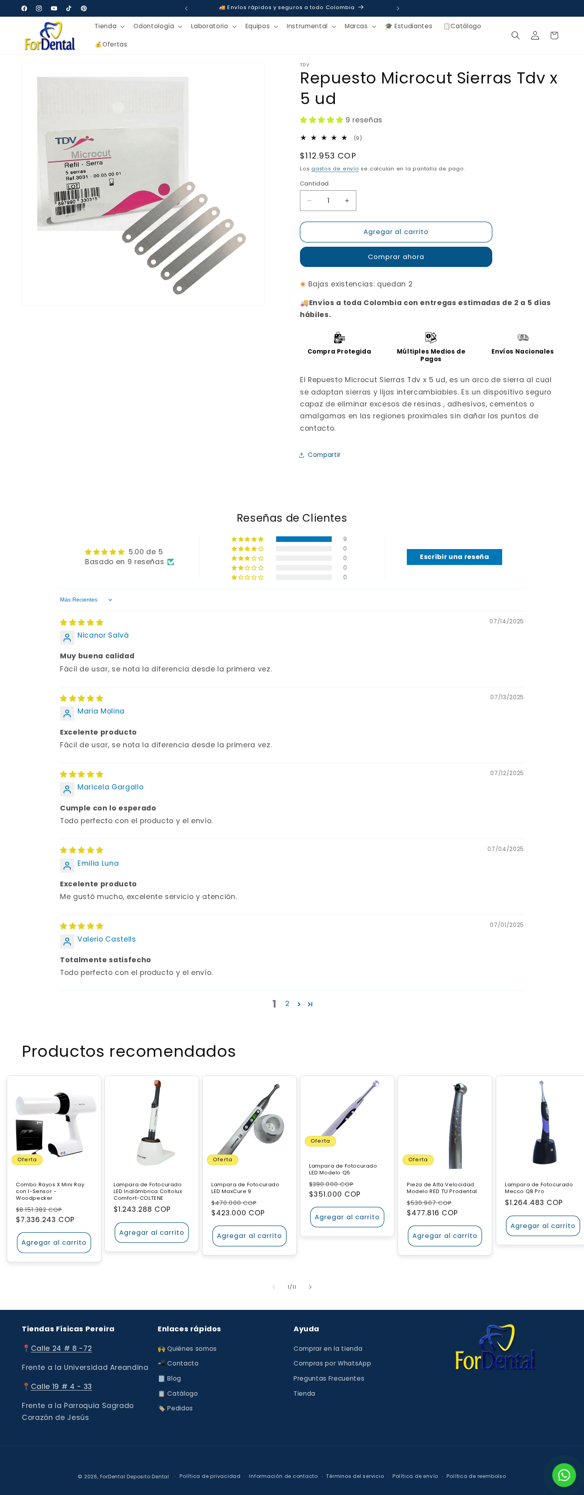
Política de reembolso (476, 1476)
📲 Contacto (178, 1363)
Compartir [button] (324, 455)
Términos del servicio (355, 1476)
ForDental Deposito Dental (134, 1476)
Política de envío (415, 1476)
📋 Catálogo (178, 1393)
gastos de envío (335, 168)
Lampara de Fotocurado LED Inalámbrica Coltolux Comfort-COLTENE (148, 1192)
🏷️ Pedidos (175, 1408)
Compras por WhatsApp (332, 1363)
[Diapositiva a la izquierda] (273, 1287)
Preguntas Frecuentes (329, 1378)
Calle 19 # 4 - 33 (61, 1386)
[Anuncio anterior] (186, 8)
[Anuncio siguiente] (398, 8)
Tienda (304, 1393)
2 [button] (287, 1003)
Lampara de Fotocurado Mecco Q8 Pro (539, 1188)
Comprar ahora (396, 257)
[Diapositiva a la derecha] (310, 1287)
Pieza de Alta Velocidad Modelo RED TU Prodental (442, 1188)
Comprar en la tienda (328, 1348)
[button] (108, 26)
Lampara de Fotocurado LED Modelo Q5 (343, 1169)
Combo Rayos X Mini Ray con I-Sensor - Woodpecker (50, 1192)
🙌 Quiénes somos (187, 1348)
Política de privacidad (210, 1476)
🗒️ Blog (169, 1378)
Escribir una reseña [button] (454, 556)
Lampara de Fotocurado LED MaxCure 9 (245, 1188)
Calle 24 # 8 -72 (61, 1348)
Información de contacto (283, 1476)
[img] (81, 622)
